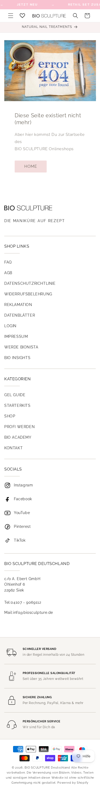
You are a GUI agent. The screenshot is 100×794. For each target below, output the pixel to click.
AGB (8, 273)
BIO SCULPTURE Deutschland (47, 767)
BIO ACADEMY (17, 437)
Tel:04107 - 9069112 (22, 602)
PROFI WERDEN (19, 427)
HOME (30, 166)
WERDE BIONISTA (21, 347)
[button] (11, 15)
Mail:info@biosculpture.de (28, 612)
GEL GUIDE (14, 395)
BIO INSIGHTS (17, 358)
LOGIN (10, 326)
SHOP (9, 416)
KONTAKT (13, 448)
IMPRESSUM (16, 336)
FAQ (8, 262)
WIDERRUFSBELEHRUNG (28, 294)
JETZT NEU (27, 4)
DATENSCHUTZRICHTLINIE (30, 283)
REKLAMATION (18, 305)
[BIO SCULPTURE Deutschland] (50, 207)
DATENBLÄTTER (19, 315)
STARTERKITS (17, 405)
